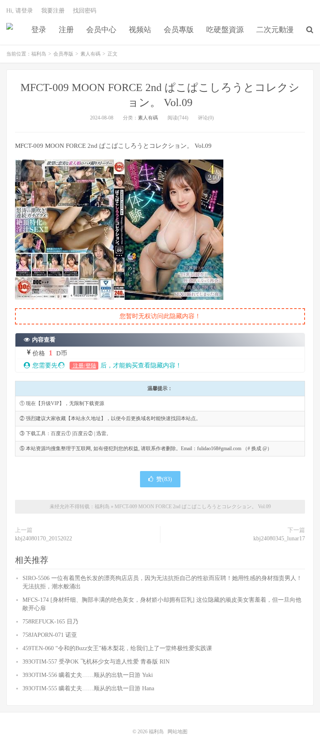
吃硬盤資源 (225, 29)
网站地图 (178, 732)
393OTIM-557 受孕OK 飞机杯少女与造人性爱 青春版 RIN (96, 662)
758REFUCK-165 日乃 (50, 621)
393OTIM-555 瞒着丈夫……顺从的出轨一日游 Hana (88, 688)
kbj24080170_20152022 (43, 538)
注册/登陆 (84, 365)
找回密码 (84, 11)
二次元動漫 (275, 29)
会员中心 (101, 29)
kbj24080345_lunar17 (279, 538)
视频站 (140, 29)
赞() (164, 479)
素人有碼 (90, 54)
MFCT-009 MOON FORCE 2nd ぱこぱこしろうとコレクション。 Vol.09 (193, 506)
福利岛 (9, 29)
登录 (38, 29)
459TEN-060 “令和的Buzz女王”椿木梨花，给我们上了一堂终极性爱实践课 (117, 648)
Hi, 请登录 (19, 11)
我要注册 (53, 11)
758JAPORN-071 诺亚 (49, 635)
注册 (66, 29)
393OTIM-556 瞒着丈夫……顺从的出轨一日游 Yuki (87, 675)
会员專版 (179, 29)
